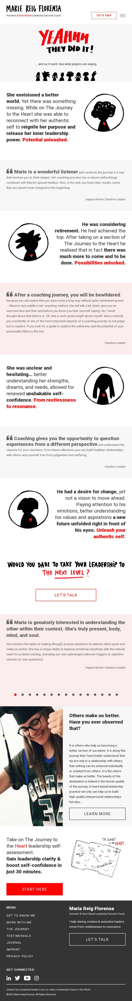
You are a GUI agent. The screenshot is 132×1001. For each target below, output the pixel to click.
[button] (15, 694)
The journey (17, 929)
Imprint (13, 949)
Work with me (19, 922)
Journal (14, 942)
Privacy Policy (19, 956)
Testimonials (18, 936)
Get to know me (20, 915)
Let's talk (66, 595)
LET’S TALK (104, 15)
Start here (34, 889)
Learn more (97, 814)
